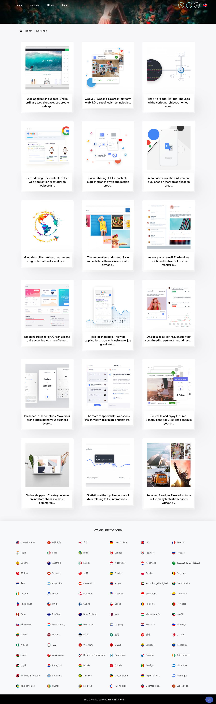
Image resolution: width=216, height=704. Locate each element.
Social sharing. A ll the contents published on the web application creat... (108, 181)
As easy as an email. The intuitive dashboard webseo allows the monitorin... (168, 261)
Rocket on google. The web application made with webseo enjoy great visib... (108, 340)
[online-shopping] (47, 465)
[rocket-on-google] (108, 306)
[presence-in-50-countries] (47, 386)
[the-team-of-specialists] (108, 386)
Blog (64, 5)
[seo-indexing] (47, 148)
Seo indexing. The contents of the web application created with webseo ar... (47, 181)
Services (34, 5)
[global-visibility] (47, 227)
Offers (50, 5)
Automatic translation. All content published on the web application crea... (169, 181)
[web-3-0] (108, 68)
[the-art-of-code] (169, 68)
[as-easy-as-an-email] (169, 227)
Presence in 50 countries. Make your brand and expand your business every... (47, 419)
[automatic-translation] (169, 148)
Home (19, 5)
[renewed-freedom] (169, 465)
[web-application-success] (47, 68)
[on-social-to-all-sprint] (169, 306)
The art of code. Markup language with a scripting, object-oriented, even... (168, 102)
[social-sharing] (108, 148)
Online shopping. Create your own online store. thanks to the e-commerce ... (47, 499)
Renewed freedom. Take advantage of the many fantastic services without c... (168, 499)
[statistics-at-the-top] (108, 465)
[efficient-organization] (47, 306)
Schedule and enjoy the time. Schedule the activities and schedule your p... (169, 419)
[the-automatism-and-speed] (108, 227)
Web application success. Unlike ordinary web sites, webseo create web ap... (47, 102)
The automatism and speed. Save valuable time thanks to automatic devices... (108, 261)
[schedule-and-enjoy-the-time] (169, 386)
